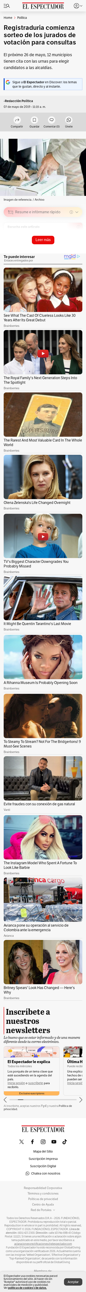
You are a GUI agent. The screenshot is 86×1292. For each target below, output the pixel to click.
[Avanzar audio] (70, 245)
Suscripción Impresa (43, 1159)
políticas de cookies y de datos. (27, 1287)
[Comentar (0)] (51, 120)
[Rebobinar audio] (63, 245)
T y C (44, 1106)
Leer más (43, 240)
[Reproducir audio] (10, 238)
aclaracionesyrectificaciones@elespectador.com (43, 1243)
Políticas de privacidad (43, 1199)
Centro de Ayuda (43, 1204)
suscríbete (35, 1083)
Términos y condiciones (43, 1193)
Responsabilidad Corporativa (43, 1188)
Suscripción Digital (43, 1166)
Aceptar (73, 1282)
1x (77, 244)
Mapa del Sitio (43, 1151)
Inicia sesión (16, 1083)
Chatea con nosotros (45, 1173)
